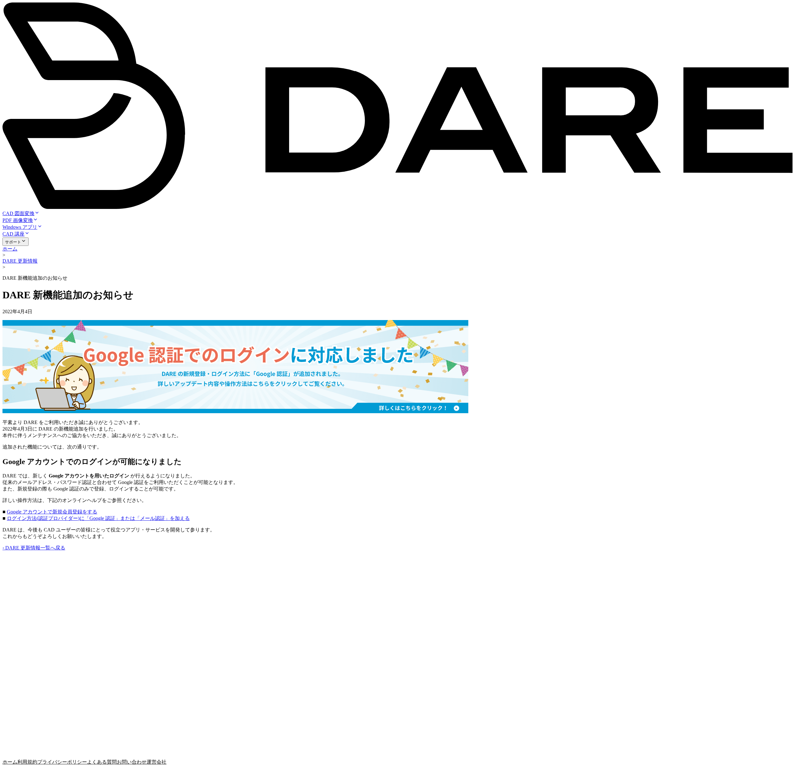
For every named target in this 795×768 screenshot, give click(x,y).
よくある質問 (102, 762)
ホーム (9, 248)
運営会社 (156, 762)
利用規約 (27, 762)
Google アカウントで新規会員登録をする (52, 511)
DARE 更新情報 (20, 261)
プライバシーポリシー (62, 762)
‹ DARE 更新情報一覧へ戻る (33, 547)
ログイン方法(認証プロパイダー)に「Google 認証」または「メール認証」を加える (98, 518)
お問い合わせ (132, 762)
